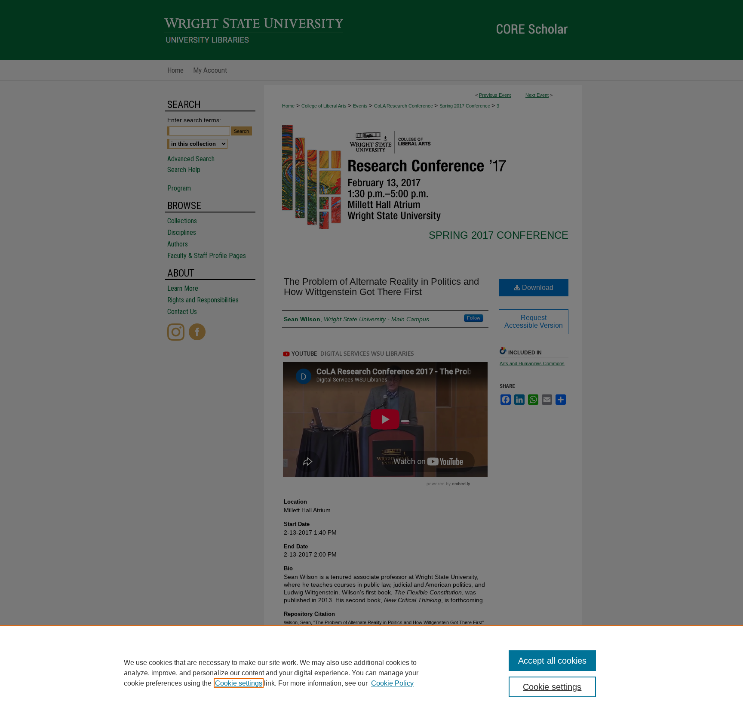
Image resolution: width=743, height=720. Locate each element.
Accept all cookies (552, 660)
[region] (371, 672)
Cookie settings (238, 683)
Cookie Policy (392, 683)
